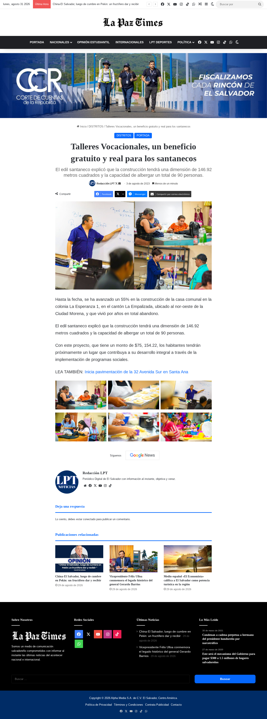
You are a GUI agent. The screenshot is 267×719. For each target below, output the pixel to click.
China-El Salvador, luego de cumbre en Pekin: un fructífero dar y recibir (96, 4)
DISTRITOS (96, 126)
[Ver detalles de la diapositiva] (133, 85)
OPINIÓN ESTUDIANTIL (93, 42)
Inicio (83, 126)
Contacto (176, 704)
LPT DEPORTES (160, 42)
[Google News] (142, 455)
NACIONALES (59, 42)
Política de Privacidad (98, 704)
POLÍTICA (184, 42)
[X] (95, 485)
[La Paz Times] (133, 22)
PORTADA (37, 42)
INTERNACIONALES (130, 42)
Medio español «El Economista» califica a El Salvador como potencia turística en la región (187, 580)
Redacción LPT (106, 183)
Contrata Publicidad (157, 704)
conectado (89, 519)
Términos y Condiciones (128, 704)
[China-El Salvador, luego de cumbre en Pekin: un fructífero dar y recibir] (79, 558)
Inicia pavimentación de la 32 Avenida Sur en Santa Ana (136, 372)
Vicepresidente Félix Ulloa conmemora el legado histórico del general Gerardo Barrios (131, 580)
